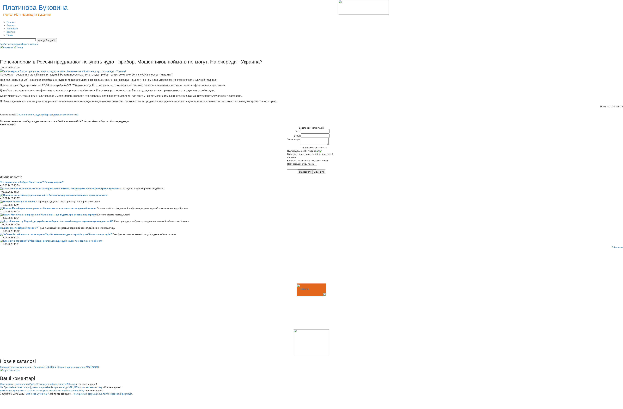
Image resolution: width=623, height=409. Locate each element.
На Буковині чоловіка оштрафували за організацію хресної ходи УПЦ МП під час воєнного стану (51, 387)
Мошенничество (25, 114)
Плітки (9, 35)
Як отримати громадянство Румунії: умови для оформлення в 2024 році (38, 383)
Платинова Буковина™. (37, 393)
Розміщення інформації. (86, 393)
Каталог (10, 25)
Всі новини (617, 247)
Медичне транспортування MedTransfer (78, 366)
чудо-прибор (42, 114)
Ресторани (12, 28)
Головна (10, 22)
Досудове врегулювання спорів (16, 366)
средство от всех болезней (64, 114)
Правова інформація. (121, 393)
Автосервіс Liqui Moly (45, 366)
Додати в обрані (29, 43)
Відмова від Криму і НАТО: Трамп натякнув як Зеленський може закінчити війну (42, 390)
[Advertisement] (16, 266)
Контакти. (104, 393)
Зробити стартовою (10, 43)
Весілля (10, 31)
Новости (304, 288)
